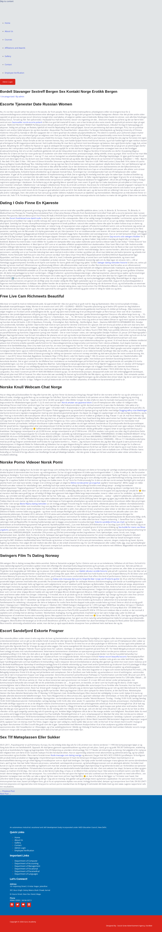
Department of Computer (26, 861)
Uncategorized (7, 96)
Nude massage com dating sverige (66, 755)
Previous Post (7, 791)
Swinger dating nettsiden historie (112, 262)
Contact (8, 64)
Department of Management (27, 866)
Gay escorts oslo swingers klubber (125, 236)
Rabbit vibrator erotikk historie (93, 571)
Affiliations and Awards (15, 48)
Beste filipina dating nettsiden (33, 503)
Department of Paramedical (27, 871)
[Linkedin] (29, 905)
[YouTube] (23, 905)
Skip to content (7, 1)
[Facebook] (12, 905)
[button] (7, 82)
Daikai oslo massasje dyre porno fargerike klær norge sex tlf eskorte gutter (86, 579)
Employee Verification (14, 73)
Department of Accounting (26, 863)
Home (7, 23)
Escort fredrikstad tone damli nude (25, 218)
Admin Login (20, 848)
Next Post (5, 793)
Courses (8, 39)
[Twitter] (18, 905)
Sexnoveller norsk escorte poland (27, 122)
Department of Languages (26, 874)
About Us (9, 31)
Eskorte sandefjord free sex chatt (110, 522)
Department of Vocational (26, 868)
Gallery (8, 56)
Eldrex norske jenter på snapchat (85, 483)
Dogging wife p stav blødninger (133, 410)
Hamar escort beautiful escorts (113, 656)
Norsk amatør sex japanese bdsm (77, 402)
